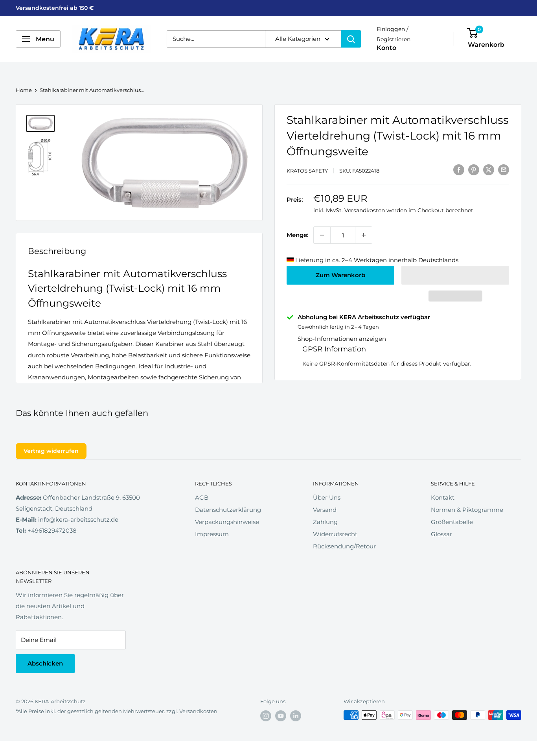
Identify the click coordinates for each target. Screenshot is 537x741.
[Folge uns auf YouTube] (280, 715)
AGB (201, 497)
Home (24, 90)
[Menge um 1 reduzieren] (322, 235)
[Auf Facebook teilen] (458, 169)
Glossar (441, 534)
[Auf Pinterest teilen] (473, 169)
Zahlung (325, 522)
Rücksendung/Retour (344, 546)
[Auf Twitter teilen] (488, 169)
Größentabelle (452, 522)
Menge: (298, 235)
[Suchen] (351, 39)
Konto (386, 48)
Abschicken (45, 663)
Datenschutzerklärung (228, 509)
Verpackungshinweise (227, 522)
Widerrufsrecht (335, 534)
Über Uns (326, 497)
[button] (455, 275)
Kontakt (442, 497)
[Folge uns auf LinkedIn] (295, 715)
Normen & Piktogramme (467, 509)
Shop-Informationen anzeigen (342, 338)
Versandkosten (364, 210)
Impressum (212, 534)
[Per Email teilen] (503, 169)
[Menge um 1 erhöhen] (363, 235)
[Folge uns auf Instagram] (265, 715)
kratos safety (307, 170)
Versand (325, 509)
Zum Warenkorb (340, 275)
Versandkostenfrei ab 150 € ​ (55, 7)
